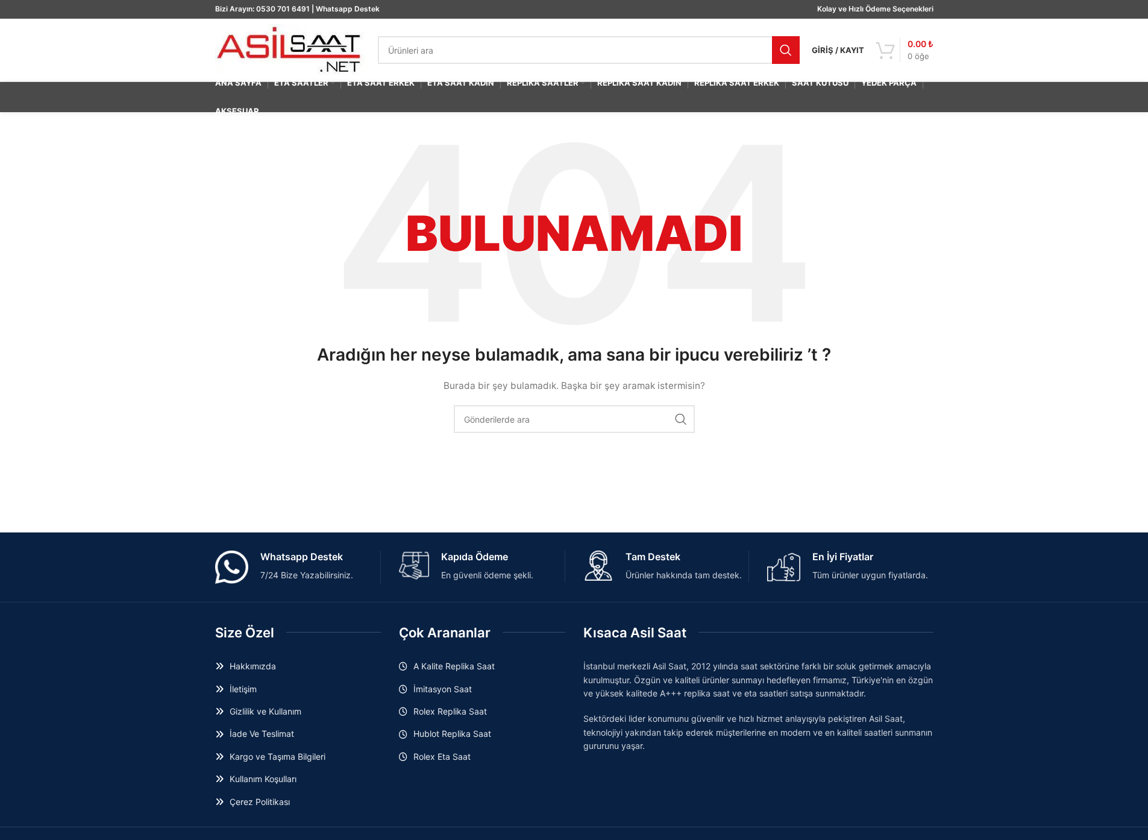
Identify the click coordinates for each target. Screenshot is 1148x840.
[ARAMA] (786, 50)
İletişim (243, 689)
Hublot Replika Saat (452, 733)
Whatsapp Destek (348, 8)
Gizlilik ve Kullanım (265, 711)
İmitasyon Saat (442, 689)
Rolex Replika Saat (450, 711)
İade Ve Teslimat (262, 733)
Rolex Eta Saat (442, 756)
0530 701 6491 (283, 8)
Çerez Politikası (260, 802)
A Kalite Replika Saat (454, 666)
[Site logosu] (290, 49)
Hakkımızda (253, 666)
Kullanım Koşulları (263, 779)
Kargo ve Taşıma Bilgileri (277, 756)
